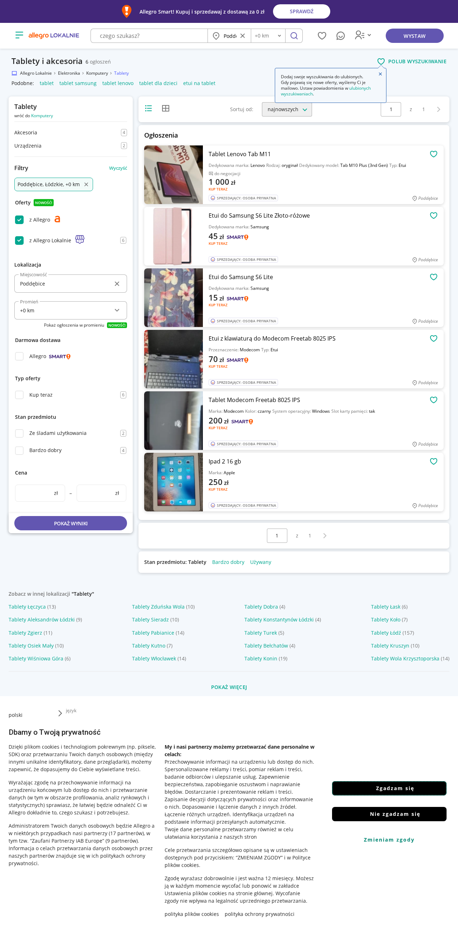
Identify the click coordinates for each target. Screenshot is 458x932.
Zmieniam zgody (389, 839)
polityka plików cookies (192, 914)
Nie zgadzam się (395, 813)
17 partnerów (126, 833)
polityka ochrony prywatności (259, 914)
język (71, 710)
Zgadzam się (395, 788)
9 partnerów (121, 840)
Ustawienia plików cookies (196, 893)
